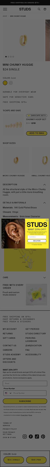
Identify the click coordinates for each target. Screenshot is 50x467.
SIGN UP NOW (37, 240)
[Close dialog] (47, 220)
